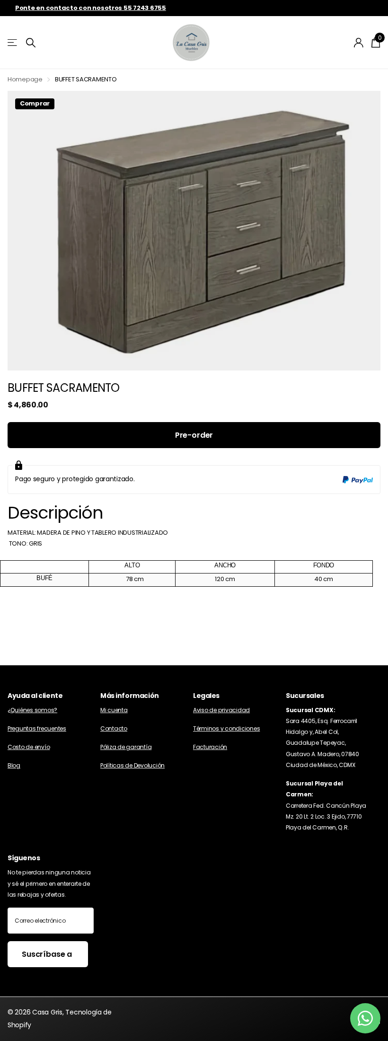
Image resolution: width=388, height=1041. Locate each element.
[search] (30, 42)
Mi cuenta (114, 710)
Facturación (210, 747)
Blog (14, 765)
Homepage (25, 79)
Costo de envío (29, 747)
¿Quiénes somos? (32, 710)
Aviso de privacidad (221, 710)
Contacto (113, 728)
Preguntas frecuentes (37, 728)
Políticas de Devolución (132, 765)
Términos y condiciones (226, 728)
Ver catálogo (13, 42)
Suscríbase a (48, 954)
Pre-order (194, 435)
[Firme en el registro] (359, 42)
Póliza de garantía (125, 747)
